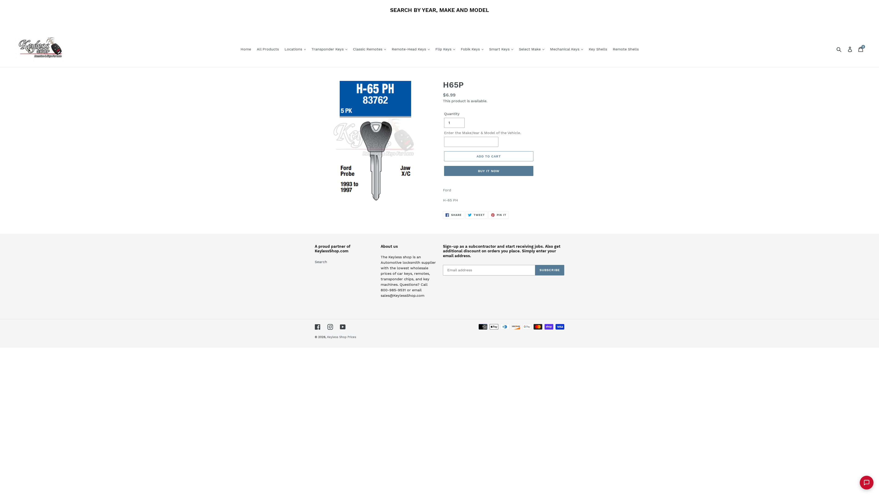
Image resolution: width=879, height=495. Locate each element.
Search (321, 262)
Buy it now (488, 171)
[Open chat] (867, 483)
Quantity (452, 114)
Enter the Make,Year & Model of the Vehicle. (482, 133)
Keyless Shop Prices (341, 337)
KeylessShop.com (331, 251)
